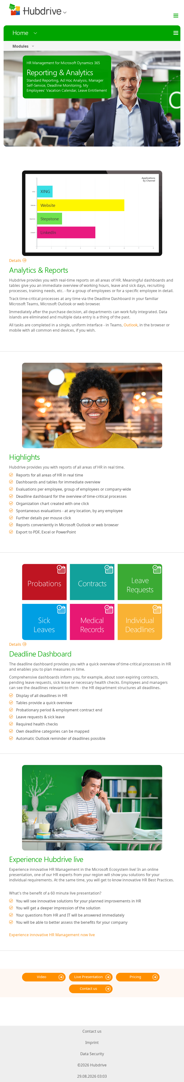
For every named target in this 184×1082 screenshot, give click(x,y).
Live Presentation (88, 976)
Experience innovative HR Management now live (52, 934)
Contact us (88, 988)
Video (41, 976)
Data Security (92, 1053)
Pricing (135, 976)
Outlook (131, 325)
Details (15, 260)
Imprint (92, 1042)
